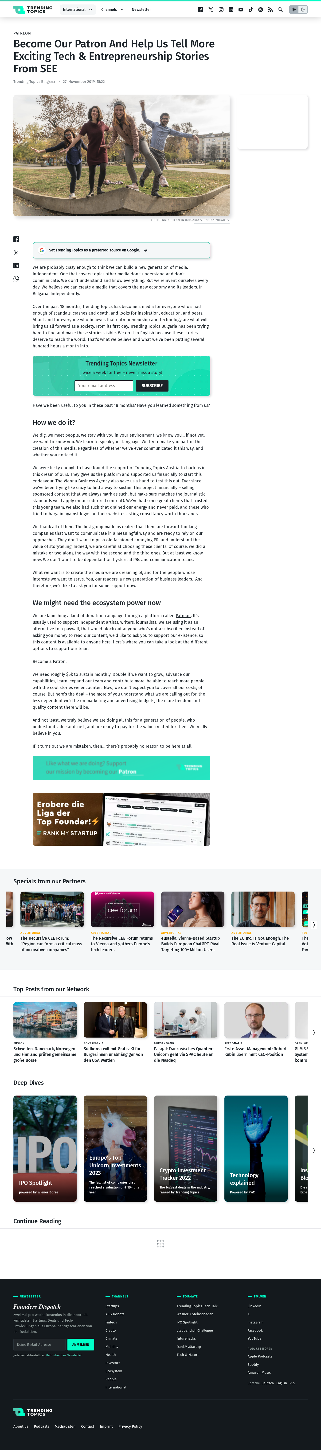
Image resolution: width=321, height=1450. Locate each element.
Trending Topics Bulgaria (34, 81)
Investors (113, 1363)
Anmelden (80, 1345)
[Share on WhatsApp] (16, 278)
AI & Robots (115, 1314)
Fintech (111, 1322)
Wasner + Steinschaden (195, 1314)
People (111, 1379)
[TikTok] (250, 10)
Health (111, 1355)
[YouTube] (241, 10)
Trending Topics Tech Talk (197, 1306)
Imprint (106, 1426)
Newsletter (141, 9)
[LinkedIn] (231, 10)
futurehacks (186, 1338)
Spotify (253, 1364)
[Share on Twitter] (16, 252)
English (281, 1383)
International (74, 9)
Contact (87, 1426)
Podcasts (41, 1426)
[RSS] (270, 10)
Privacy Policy (130, 1426)
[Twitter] (211, 10)
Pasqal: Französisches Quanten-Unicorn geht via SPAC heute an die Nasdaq (184, 1054)
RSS (292, 1383)
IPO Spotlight (187, 1322)
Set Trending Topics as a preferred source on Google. (94, 250)
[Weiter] (314, 925)
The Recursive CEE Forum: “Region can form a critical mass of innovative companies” (51, 944)
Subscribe (152, 385)
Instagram (255, 1322)
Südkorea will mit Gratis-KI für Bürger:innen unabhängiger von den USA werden (113, 1054)
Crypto (111, 1330)
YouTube (254, 1338)
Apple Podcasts (260, 1356)
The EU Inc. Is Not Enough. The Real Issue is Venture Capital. (260, 941)
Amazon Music (259, 1372)
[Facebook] (200, 10)
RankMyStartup (189, 1347)
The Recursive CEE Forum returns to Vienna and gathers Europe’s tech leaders (122, 944)
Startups (112, 1306)
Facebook (255, 1330)
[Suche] (280, 10)
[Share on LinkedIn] (16, 265)
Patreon (183, 615)
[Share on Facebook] (16, 239)
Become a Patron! (50, 661)
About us (20, 1426)
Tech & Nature (188, 1355)
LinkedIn (254, 1306)
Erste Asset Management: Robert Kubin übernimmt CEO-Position (255, 1051)
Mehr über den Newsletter (64, 1355)
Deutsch (268, 1383)
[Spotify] (260, 10)
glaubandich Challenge (195, 1330)
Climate (111, 1338)
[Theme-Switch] (298, 9)
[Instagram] (221, 10)
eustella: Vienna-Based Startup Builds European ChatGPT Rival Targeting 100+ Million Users (190, 944)
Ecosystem (114, 1371)
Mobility (112, 1347)
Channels (109, 9)
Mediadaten (65, 1426)
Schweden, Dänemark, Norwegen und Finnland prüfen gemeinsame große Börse (44, 1054)
